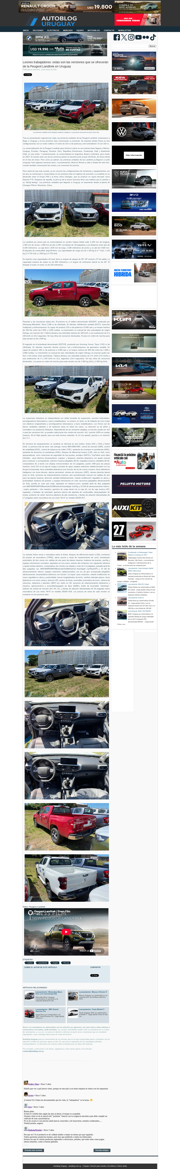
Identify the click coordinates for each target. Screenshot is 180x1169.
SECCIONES (38, 30)
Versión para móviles (98, 1166)
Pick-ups (66, 963)
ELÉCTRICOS (53, 30)
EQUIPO (80, 30)
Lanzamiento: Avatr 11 (136, 598)
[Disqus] (66, 1112)
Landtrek (30, 963)
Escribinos (112, 1166)
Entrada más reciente (33, 1150)
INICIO (26, 30)
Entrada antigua (102, 1150)
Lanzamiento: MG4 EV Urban (138, 584)
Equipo (86, 1166)
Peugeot (55, 963)
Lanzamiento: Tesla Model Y (91, 1009)
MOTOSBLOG (94, 30)
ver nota (52, 138)
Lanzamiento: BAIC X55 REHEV (139, 611)
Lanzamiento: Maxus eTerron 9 (93, 992)
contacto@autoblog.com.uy (33, 1051)
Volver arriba (122, 1166)
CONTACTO (109, 30)
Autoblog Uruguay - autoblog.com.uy (67, 1166)
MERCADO (68, 30)
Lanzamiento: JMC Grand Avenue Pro (47, 1010)
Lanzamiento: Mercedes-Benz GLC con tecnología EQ (49, 993)
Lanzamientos (42, 963)
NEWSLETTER (124, 30)
